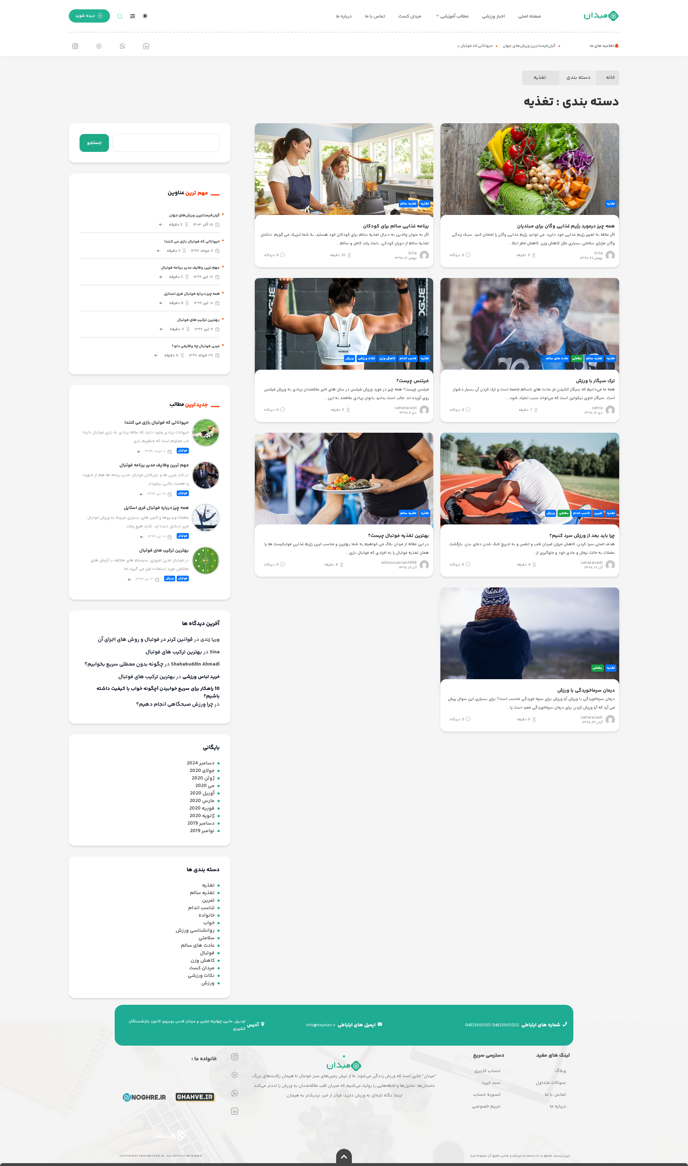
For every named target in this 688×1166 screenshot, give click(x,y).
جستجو (94, 143)
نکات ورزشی (366, 358)
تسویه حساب (487, 1094)
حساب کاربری (487, 1071)
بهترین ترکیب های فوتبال (198, 320)
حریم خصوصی (486, 1106)
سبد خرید (491, 1082)
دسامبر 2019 (201, 823)
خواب (209, 923)
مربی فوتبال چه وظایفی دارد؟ (196, 346)
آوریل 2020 (202, 793)
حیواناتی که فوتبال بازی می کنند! (480, 46)
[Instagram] (75, 46)
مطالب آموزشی (454, 16)
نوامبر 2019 (202, 831)
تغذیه (540, 78)
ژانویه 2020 (202, 816)
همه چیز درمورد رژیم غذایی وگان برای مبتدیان (566, 226)
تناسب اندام (408, 358)
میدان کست (409, 16)
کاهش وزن (387, 358)
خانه (610, 78)
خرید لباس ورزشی (201, 677)
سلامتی (577, 358)
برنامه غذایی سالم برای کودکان (396, 226)
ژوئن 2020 (203, 778)
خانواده (207, 916)
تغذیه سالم (408, 203)
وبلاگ (560, 1071)
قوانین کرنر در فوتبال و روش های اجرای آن (145, 640)
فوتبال (182, 450)
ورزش (349, 358)
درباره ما (344, 16)
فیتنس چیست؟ (412, 381)
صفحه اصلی (529, 16)
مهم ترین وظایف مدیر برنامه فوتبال (190, 268)
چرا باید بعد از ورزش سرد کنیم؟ (582, 536)
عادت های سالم (557, 358)
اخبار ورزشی (493, 16)
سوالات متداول (551, 1082)
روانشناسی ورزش (195, 931)
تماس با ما (375, 16)
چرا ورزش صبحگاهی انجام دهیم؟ (174, 705)
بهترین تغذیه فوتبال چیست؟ (398, 536)
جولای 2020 (202, 771)
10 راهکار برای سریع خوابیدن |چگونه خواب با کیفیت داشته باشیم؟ (158, 692)
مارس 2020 (202, 801)
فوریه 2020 (202, 808)
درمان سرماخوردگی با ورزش (586, 691)
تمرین (598, 513)
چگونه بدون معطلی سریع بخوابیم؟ (124, 664)
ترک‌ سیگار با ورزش (595, 381)
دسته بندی (579, 78)
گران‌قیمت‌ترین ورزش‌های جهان (544, 46)
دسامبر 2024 (201, 763)
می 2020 (205, 786)
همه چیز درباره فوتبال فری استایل (192, 294)
